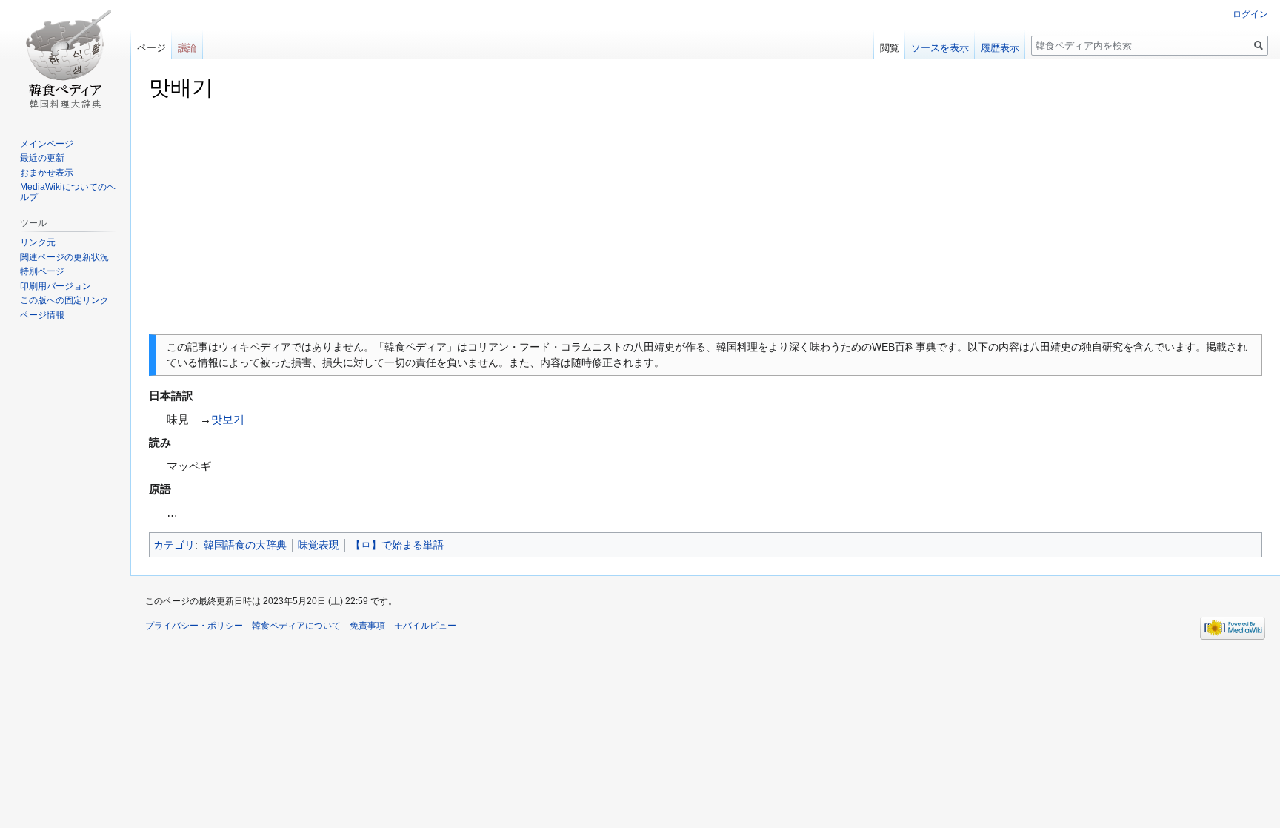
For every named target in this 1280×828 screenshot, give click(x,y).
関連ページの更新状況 (64, 257)
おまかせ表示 (46, 173)
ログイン (1250, 14)
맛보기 (227, 419)
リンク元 (38, 242)
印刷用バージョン (55, 286)
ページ (151, 47)
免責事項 (367, 625)
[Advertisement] (705, 218)
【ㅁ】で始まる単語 (397, 545)
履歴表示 (1000, 47)
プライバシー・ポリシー (194, 625)
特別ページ (42, 271)
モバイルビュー (425, 625)
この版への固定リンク (64, 300)
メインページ (46, 144)
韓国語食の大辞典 (245, 545)
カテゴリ (174, 545)
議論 (187, 47)
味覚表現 (318, 545)
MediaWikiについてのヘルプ (68, 192)
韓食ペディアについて (296, 625)
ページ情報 (42, 315)
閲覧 (889, 47)
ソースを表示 (940, 47)
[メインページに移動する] (65, 59)
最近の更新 (42, 158)
